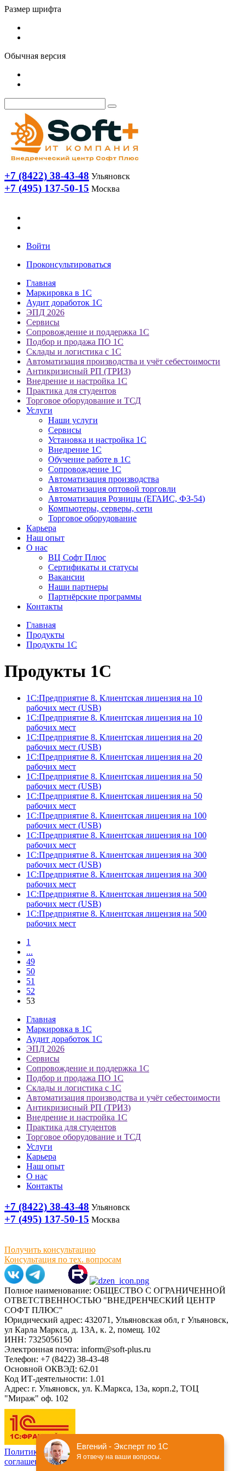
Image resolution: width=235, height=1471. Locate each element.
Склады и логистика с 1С (73, 351)
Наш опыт (45, 537)
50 (30, 971)
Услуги (39, 410)
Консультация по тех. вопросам (62, 1259)
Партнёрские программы (95, 596)
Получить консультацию (50, 1249)
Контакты (44, 606)
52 (30, 991)
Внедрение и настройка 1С (76, 381)
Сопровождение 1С (84, 469)
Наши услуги (73, 420)
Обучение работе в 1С (89, 459)
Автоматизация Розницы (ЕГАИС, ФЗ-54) (126, 498)
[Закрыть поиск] (112, 106)
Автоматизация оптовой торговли (112, 488)
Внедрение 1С (75, 449)
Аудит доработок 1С (64, 302)
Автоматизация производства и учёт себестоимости (123, 361)
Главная (41, 283)
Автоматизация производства (103, 479)
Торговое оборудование (92, 518)
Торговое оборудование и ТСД (83, 400)
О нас (37, 547)
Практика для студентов (71, 390)
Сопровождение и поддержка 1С (87, 332)
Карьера (41, 528)
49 (30, 961)
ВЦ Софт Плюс (77, 557)
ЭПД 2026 (45, 312)
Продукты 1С (51, 644)
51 (30, 981)
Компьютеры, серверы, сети (100, 508)
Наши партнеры (78, 586)
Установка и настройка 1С (97, 439)
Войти (38, 246)
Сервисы (43, 322)
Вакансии (66, 577)
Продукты (45, 634)
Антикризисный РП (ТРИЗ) (78, 371)
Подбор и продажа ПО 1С (75, 341)
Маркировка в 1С (59, 292)
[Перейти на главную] (73, 163)
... (29, 951)
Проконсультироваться (68, 264)
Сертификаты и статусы (93, 567)
